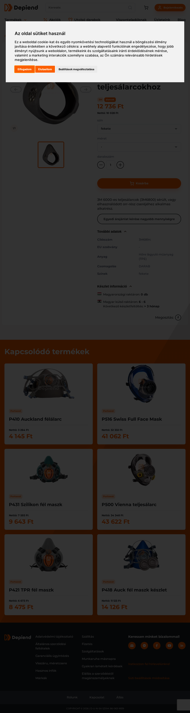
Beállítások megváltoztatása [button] (76, 69)
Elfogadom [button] (25, 69)
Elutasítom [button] (45, 69)
